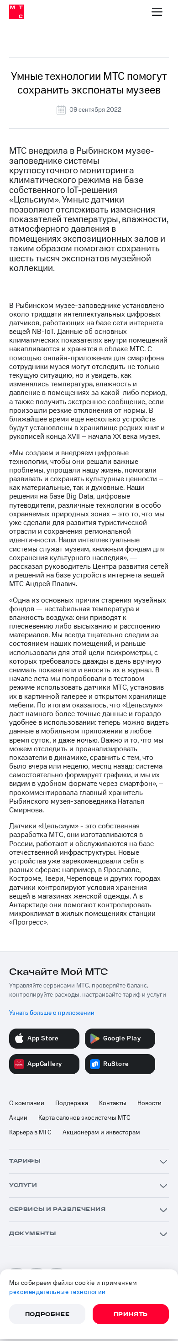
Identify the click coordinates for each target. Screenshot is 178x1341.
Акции (18, 1118)
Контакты (112, 1103)
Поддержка (71, 1103)
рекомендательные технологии (57, 1292)
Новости (149, 1103)
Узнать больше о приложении (51, 1013)
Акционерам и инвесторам (101, 1132)
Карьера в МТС (30, 1132)
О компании (26, 1103)
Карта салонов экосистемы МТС (84, 1118)
